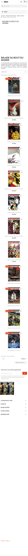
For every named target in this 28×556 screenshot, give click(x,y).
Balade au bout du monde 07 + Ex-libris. (14, 236)
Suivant (24, 359)
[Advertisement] (14, 43)
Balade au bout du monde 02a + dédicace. (14, 118)
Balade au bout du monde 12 (14, 350)
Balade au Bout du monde (10, 22)
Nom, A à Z (14, 72)
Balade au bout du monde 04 (14, 165)
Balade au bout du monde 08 (14, 259)
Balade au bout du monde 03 (14, 141)
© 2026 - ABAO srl (5, 541)
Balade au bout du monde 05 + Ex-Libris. (14, 189)
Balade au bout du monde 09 (14, 283)
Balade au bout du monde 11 (14, 328)
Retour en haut (21, 362)
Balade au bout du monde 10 (14, 305)
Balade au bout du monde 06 (14, 212)
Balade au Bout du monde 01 (14, 95)
